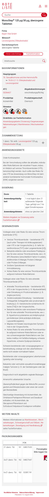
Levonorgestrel (8, 41)
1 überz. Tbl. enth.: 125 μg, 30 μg (20, 142)
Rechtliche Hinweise (11, 492)
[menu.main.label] (46, 6)
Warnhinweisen (31, 420)
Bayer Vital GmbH (9, 34)
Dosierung (25, 121)
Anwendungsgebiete (11, 121)
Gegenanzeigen (37, 121)
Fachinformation (33, 54)
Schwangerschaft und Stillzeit (27, 422)
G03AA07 (7, 92)
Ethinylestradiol (21, 41)
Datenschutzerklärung (26, 492)
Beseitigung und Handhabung (28, 425)
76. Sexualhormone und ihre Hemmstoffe (20, 77)
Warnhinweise (24, 124)
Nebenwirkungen (10, 124)
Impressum (40, 492)
